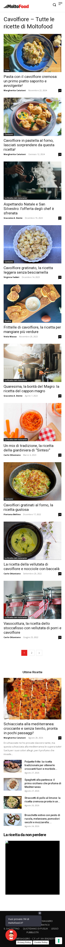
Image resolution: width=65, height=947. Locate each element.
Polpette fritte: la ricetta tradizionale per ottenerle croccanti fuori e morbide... (41, 765)
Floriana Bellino (12, 514)
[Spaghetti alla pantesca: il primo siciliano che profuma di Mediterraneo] (13, 784)
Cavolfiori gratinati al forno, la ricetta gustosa (28, 507)
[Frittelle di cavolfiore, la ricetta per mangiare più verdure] (32, 303)
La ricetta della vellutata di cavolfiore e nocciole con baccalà (31, 566)
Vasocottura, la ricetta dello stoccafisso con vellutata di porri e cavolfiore (32, 628)
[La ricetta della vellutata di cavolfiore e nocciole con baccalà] (32, 541)
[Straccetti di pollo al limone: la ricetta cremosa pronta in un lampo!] (13, 802)
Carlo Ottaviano (12, 455)
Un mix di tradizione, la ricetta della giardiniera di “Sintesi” (28, 448)
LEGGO (54, 928)
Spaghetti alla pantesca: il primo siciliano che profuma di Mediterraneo (43, 783)
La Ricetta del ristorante (16, 198)
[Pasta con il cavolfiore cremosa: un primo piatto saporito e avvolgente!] (32, 53)
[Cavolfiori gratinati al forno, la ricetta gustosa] (32, 481)
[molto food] (16, 6)
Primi (7, 70)
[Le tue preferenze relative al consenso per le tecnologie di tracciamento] (58, 940)
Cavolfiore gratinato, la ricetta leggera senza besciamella (28, 270)
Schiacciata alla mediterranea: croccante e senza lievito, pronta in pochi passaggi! (31, 728)
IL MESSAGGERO (45, 921)
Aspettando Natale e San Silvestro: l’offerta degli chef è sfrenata (29, 208)
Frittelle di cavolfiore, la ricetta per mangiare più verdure (32, 329)
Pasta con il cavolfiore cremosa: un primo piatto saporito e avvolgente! (30, 81)
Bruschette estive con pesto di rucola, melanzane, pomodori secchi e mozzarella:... (42, 819)
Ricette (8, 321)
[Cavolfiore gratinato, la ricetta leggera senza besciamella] (32, 244)
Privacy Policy (24, 942)
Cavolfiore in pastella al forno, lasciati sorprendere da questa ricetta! (29, 145)
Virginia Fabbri (11, 277)
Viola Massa (10, 336)
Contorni (9, 134)
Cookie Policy (40, 942)
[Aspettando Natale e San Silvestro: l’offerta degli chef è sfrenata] (32, 180)
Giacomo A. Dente (13, 218)
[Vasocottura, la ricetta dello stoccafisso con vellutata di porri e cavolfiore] (32, 600)
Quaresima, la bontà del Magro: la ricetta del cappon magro (31, 388)
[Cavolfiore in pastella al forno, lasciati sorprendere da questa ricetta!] (32, 117)
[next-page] (39, 653)
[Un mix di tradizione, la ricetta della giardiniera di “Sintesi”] (32, 422)
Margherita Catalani (15, 90)
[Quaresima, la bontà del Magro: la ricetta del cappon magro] (32, 363)
